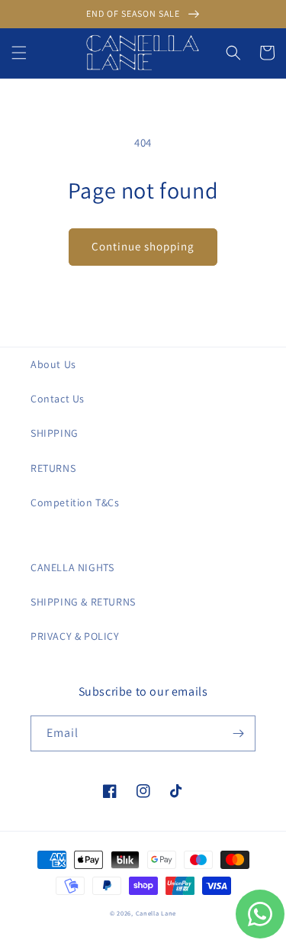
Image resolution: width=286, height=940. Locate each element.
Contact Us (58, 398)
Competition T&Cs (75, 502)
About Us (53, 364)
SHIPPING (55, 433)
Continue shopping (143, 246)
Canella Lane (156, 913)
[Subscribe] (238, 733)
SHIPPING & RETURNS (83, 602)
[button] (19, 52)
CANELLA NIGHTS (72, 567)
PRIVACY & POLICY (75, 636)
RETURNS (53, 468)
